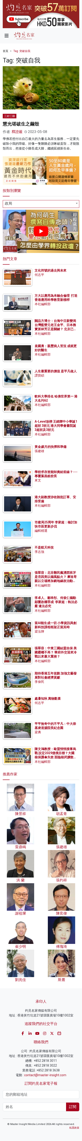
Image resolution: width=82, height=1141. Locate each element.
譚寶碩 (39, 375)
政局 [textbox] (8, 203)
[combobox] (41, 204)
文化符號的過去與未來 (51, 270)
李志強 (39, 552)
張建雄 (39, 451)
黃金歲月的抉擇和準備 (51, 446)
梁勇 (38, 732)
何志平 (39, 275)
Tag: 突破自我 (21, 51)
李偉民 (39, 682)
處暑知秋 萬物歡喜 (48, 698)
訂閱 (72, 1107)
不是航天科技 (44, 547)
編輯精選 (41, 530)
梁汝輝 (39, 631)
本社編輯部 (43, 304)
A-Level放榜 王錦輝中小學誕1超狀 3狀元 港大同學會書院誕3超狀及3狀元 (56, 426)
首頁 (5, 51)
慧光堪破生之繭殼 (21, 124)
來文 (38, 480)
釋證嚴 (17, 132)
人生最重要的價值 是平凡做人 (56, 371)
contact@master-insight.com (45, 1075)
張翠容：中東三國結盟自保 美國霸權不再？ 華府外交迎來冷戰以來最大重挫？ (56, 652)
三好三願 (9, 116)
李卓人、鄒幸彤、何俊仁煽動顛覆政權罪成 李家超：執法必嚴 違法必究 (56, 602)
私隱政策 (74, 1127)
